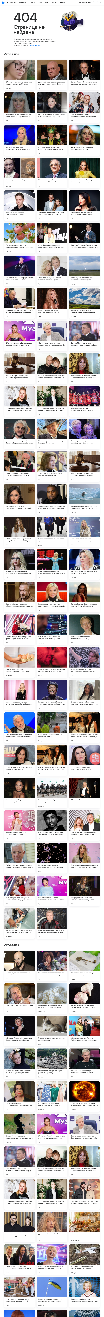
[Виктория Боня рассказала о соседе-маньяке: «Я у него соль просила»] (52, 1021)
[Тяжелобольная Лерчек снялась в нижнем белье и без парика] (84, 597)
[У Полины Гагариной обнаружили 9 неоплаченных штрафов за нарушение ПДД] (19, 1194)
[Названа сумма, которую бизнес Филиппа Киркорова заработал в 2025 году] (19, 434)
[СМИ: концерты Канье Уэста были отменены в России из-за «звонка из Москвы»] (52, 499)
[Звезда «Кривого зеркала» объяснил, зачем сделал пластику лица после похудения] (19, 597)
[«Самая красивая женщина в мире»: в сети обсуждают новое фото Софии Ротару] (19, 891)
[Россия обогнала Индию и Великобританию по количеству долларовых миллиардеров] (84, 1086)
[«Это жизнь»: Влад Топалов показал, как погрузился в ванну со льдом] (19, 1054)
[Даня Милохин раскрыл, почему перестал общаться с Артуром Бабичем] (52, 401)
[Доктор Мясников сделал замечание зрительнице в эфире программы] (84, 336)
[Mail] (3, 2)
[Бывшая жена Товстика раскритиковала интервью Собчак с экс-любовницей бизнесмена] (19, 499)
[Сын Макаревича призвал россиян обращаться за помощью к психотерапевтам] (84, 107)
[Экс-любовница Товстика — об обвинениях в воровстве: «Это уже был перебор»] (19, 956)
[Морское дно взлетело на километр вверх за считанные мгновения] (84, 303)
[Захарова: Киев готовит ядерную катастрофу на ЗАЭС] (84, 564)
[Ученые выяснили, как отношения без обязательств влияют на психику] (52, 662)
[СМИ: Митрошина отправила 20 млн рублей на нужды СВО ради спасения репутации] (19, 532)
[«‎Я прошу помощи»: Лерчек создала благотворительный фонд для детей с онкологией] (19, 1086)
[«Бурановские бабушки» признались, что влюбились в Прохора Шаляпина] (84, 401)
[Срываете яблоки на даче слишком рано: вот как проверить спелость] (19, 238)
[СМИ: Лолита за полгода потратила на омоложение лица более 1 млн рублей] (52, 891)
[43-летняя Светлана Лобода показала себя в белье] (84, 140)
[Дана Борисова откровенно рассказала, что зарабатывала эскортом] (52, 238)
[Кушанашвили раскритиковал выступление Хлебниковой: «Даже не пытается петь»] (84, 205)
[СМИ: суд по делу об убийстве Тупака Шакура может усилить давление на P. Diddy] (52, 825)
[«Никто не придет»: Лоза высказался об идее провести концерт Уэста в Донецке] (84, 662)
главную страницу (35, 45)
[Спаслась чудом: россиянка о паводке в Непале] (52, 727)
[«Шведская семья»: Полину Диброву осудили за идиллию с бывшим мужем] (84, 1194)
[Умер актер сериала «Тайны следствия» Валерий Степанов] (84, 923)
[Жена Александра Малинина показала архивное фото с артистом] (52, 271)
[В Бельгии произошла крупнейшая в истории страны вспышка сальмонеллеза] (19, 662)
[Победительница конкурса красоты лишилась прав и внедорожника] (52, 303)
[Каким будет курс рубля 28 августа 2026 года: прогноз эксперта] (52, 629)
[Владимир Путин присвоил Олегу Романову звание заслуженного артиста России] (19, 303)
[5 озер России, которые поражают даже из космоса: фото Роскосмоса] (19, 1292)
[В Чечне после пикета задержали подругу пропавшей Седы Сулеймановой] (19, 75)
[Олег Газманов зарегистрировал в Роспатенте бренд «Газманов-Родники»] (19, 727)
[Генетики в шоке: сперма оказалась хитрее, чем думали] (52, 858)
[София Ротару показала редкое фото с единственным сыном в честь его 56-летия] (19, 629)
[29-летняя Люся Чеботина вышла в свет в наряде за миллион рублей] (19, 336)
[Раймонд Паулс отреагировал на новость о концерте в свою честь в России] (19, 858)
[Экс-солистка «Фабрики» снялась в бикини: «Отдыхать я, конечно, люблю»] (84, 858)
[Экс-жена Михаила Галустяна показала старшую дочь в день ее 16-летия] (84, 695)
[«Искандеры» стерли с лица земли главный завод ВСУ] (84, 271)
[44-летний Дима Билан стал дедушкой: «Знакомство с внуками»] (52, 988)
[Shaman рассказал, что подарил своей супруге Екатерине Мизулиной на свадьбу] (84, 434)
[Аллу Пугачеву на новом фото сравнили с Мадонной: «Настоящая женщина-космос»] (19, 988)
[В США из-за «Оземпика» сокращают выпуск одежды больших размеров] (52, 1259)
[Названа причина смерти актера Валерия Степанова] (52, 434)
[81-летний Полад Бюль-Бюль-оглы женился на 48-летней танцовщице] (52, 173)
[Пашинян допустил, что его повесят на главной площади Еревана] (52, 1054)
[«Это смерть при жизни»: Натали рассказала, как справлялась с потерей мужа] (19, 107)
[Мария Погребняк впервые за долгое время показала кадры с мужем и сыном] (19, 564)
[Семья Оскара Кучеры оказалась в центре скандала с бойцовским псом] (84, 75)
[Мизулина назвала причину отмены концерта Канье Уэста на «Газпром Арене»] (19, 695)
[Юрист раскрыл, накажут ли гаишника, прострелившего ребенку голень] (19, 368)
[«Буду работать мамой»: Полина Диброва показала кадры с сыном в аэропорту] (84, 368)
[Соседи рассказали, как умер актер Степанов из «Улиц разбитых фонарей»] (52, 1086)
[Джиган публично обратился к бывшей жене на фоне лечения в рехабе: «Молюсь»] (19, 1129)
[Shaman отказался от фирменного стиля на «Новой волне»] (19, 271)
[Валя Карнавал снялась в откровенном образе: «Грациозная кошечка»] (19, 825)
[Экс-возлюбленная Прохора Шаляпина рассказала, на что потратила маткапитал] (84, 173)
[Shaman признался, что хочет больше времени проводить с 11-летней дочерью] (52, 336)
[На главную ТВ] (6, 2)
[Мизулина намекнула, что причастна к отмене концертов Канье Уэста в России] (19, 140)
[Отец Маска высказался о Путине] (19, 1161)
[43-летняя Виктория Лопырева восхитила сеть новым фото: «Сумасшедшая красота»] (84, 793)
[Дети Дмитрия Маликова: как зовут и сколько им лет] (52, 466)
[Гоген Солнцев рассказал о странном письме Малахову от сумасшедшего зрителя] (52, 140)
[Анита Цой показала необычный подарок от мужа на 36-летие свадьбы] (84, 825)
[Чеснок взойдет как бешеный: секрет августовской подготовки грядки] (84, 1161)
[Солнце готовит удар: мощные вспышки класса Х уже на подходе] (84, 1259)
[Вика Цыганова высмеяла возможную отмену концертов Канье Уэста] (84, 532)
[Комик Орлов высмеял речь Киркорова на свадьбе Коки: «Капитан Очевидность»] (84, 1227)
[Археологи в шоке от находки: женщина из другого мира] (84, 1129)
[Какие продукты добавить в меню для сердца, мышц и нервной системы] (84, 956)
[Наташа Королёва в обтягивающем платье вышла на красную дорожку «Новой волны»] (19, 1259)
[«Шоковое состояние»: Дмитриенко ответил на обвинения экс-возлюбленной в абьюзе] (19, 205)
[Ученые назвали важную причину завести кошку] (52, 1194)
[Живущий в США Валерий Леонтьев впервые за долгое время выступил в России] (84, 891)
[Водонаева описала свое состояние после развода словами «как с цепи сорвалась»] (84, 1054)
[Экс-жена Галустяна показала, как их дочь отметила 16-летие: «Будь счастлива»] (84, 727)
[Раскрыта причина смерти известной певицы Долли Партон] (52, 564)
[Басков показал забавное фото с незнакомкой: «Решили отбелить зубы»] (52, 923)
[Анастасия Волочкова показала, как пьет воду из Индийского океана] (19, 1227)
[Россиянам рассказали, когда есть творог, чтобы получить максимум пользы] (52, 1161)
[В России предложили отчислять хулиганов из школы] (52, 532)
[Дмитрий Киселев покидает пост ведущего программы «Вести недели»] (52, 75)
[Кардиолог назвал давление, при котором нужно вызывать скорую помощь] (19, 923)
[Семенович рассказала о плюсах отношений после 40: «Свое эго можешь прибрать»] (19, 401)
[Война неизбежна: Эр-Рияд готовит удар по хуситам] (52, 793)
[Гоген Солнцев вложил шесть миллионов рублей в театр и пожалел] (19, 466)
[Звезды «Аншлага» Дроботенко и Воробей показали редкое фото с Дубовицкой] (84, 238)
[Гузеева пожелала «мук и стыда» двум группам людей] (19, 760)
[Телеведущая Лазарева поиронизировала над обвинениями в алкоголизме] (84, 629)
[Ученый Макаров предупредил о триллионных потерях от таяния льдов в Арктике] (84, 499)
